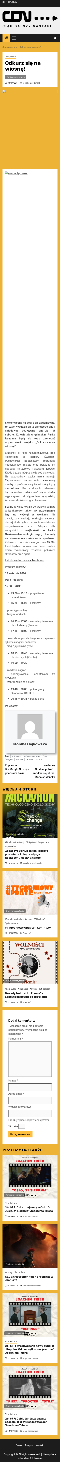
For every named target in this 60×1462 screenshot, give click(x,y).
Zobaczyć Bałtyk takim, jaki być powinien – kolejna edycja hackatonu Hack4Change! (26, 854)
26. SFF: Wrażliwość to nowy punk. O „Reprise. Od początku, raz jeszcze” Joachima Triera (29, 1349)
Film (7, 1203)
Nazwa (13, 1080)
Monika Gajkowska (31, 83)
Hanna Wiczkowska (32, 1286)
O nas (19, 1445)
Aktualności (10, 842)
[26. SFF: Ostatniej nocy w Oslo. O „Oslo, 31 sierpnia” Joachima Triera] (30, 1177)
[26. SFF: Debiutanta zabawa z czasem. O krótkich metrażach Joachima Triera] (30, 1388)
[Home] (6, 38)
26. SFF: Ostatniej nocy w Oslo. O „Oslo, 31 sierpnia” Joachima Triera (29, 1209)
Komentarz (15, 1038)
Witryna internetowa (19, 1106)
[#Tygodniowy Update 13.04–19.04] (30, 893)
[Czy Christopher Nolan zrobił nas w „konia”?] (30, 1246)
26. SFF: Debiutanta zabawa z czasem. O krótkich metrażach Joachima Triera (26, 1422)
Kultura (13, 1203)
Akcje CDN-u (10, 989)
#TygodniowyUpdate (14, 919)
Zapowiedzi (10, 846)
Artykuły (20, 842)
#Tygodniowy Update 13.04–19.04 (28, 927)
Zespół (29, 1445)
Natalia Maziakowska (32, 863)
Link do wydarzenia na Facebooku (24, 560)
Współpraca (43, 842)
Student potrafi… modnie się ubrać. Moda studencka (44, 771)
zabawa (29, 759)
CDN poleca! (10, 56)
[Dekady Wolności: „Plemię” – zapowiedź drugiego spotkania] (30, 962)
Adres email (16, 1093)
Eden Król (27, 933)
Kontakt (40, 1445)
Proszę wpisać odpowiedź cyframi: (28, 1120)
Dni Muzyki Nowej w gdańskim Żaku (17, 769)
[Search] (55, 38)
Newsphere (49, 1454)
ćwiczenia (16, 756)
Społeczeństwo (12, 923)
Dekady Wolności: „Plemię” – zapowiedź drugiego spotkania (26, 995)
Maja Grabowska (30, 1216)
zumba (39, 759)
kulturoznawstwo (32, 756)
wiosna (19, 759)
